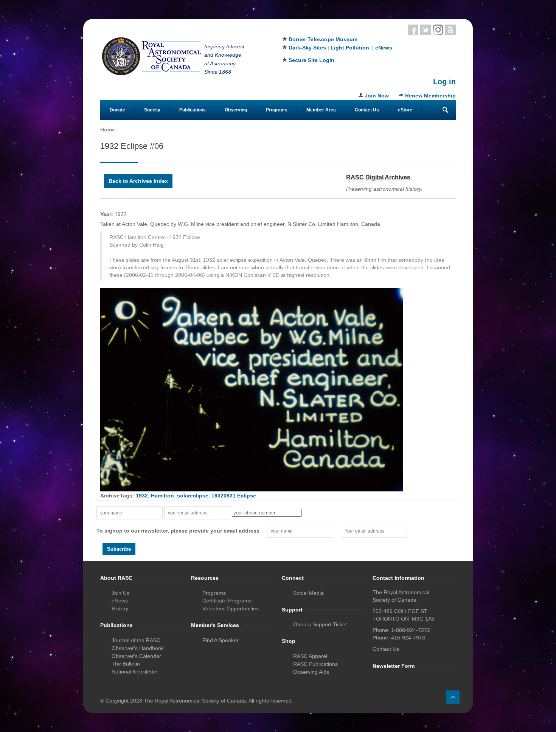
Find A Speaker (220, 640)
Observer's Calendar (136, 656)
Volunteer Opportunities (230, 608)
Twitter (425, 30)
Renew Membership (430, 96)
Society (152, 110)
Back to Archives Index (138, 181)
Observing (236, 110)
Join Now (377, 96)
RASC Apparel (310, 656)
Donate (117, 110)
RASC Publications (315, 664)
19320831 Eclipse (233, 496)
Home (107, 130)
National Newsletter (135, 672)
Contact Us (367, 110)
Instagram (438, 30)
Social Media (308, 593)
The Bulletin (126, 664)
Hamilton (162, 496)
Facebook (413, 30)
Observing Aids (311, 672)
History (120, 608)
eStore (405, 110)
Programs (276, 110)
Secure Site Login (311, 60)
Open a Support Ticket (320, 624)
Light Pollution (350, 48)
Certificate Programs (227, 601)
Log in (444, 81)
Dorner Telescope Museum (323, 39)
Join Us (120, 593)
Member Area (321, 110)
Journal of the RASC (136, 640)
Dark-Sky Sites (307, 48)
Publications (192, 110)
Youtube (450, 30)
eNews (383, 48)
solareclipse (192, 496)
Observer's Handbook (138, 648)
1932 (142, 496)
